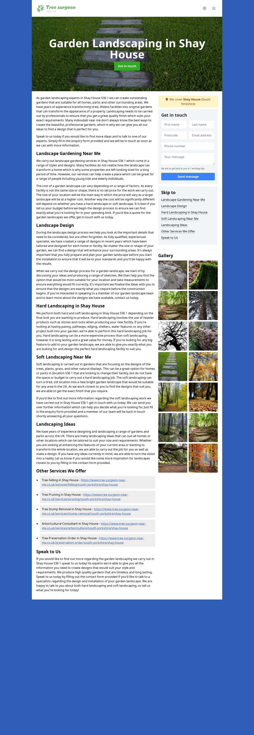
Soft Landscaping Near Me (179, 219)
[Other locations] (204, 8)
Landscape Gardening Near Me (183, 200)
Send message (188, 177)
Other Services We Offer (178, 231)
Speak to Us (169, 238)
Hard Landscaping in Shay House (184, 212)
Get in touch (127, 66)
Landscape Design (174, 206)
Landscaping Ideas (174, 225)
